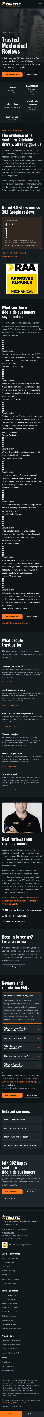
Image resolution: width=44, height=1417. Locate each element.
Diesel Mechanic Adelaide (11, 1340)
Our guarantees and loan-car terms (20, 1145)
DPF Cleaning (6, 1275)
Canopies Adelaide (9, 1324)
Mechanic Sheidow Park (10, 1353)
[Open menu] (40, 4)
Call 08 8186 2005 (12, 75)
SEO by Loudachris (16, 1406)
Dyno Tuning (6, 1267)
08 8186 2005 (9, 1233)
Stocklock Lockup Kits (10, 1312)
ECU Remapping (8, 1262)
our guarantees (7, 682)
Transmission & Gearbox (10, 1308)
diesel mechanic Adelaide (11, 790)
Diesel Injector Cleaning (10, 1279)
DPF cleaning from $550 (10, 726)
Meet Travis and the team (16, 1137)
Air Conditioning (7, 1320)
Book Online (32, 75)
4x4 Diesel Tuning (8, 1271)
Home (4, 33)
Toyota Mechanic (8, 1366)
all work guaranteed (9, 766)
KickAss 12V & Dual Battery (11, 1329)
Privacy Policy (7, 1403)
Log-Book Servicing (9, 1299)
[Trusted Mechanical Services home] (11, 4)
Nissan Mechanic (8, 1370)
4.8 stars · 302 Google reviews (20, 1245)
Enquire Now (10, 1199)
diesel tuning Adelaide (10, 705)
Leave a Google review (14, 967)
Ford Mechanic (7, 1362)
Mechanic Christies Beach (11, 1345)
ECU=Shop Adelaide (9, 1283)
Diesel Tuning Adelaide (14, 1120)
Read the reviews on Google (14, 253)
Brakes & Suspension (9, 1316)
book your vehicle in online (21, 1082)
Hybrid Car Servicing (9, 1303)
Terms (15, 1403)
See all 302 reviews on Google (15, 623)
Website (5, 1406)
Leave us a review (9, 256)
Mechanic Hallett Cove (10, 1349)
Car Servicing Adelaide (10, 1295)
